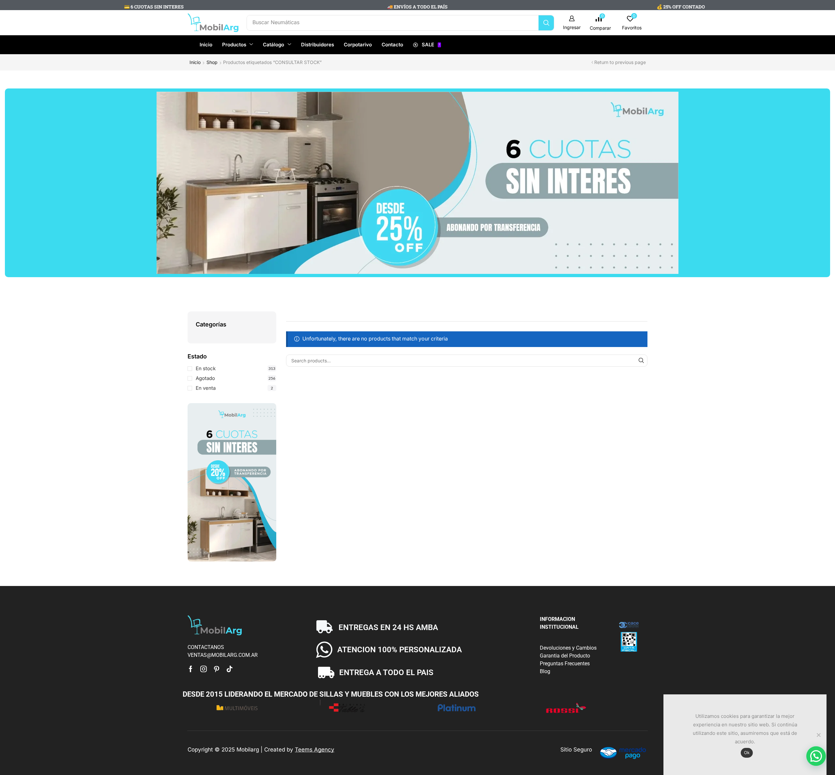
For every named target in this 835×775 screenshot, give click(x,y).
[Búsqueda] (546, 22)
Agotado (235, 378)
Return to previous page (620, 62)
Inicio (195, 62)
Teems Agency (314, 749)
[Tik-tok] (229, 669)
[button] (571, 23)
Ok (747, 752)
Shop (212, 62)
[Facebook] (191, 669)
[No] (818, 735)
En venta (234, 388)
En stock (235, 368)
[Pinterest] (216, 669)
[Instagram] (203, 669)
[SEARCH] (641, 361)
